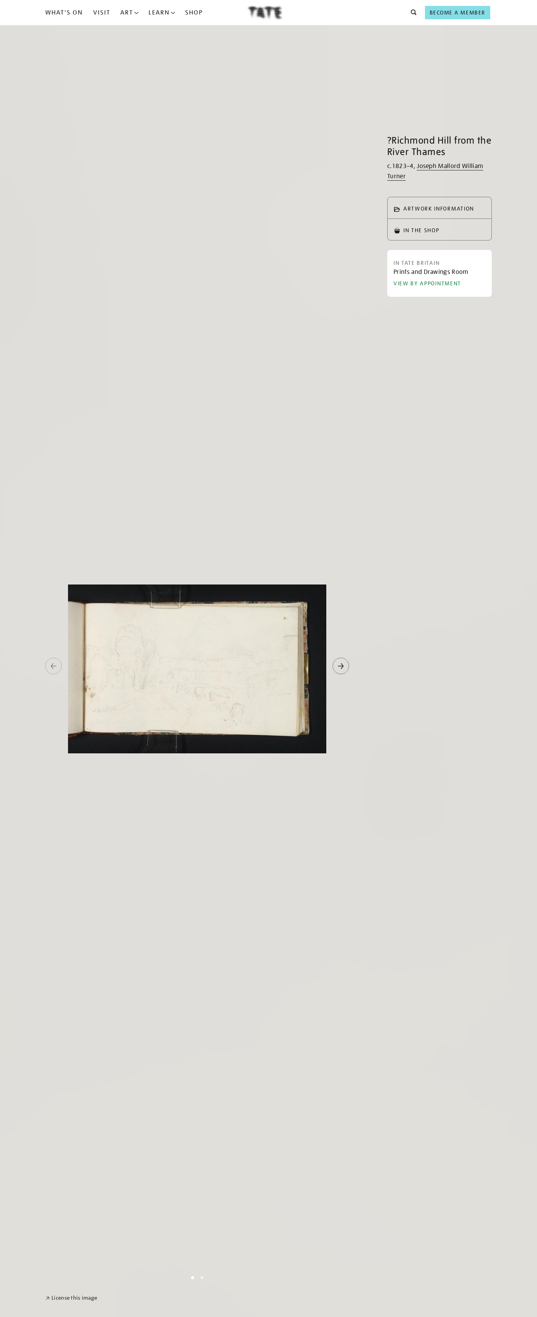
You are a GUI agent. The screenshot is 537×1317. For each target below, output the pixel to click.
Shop (194, 13)
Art (126, 13)
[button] (411, 12)
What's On (64, 13)
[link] (71, 1298)
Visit (101, 13)
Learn (159, 13)
